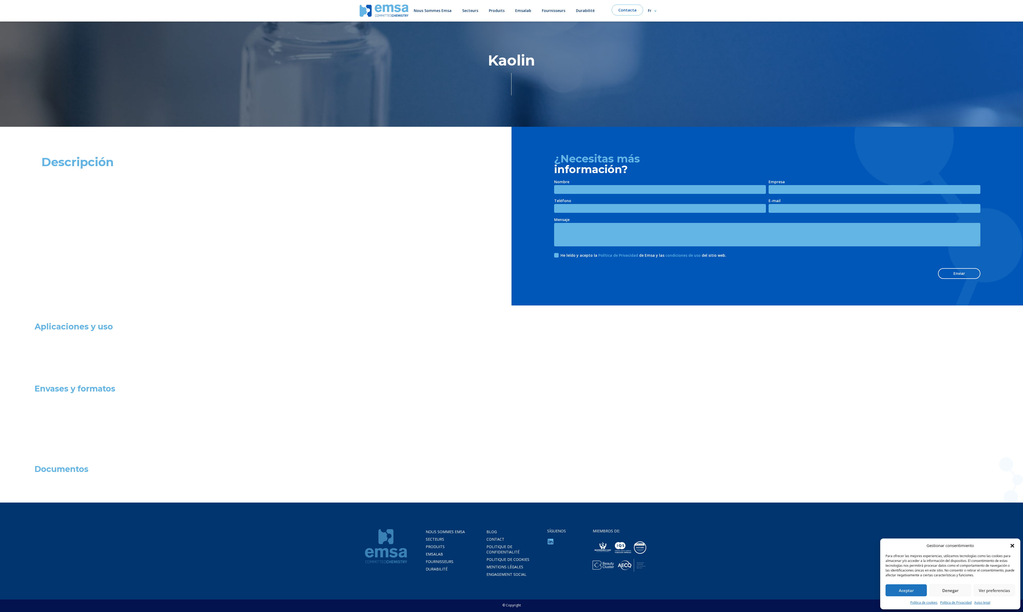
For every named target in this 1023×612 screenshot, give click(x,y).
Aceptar (906, 590)
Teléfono (562, 201)
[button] (1012, 545)
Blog (491, 531)
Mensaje (562, 220)
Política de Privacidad (956, 602)
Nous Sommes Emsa (433, 10)
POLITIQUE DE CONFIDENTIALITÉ (502, 549)
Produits (497, 10)
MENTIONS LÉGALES (504, 566)
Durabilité (585, 10)
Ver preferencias (994, 590)
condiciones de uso (683, 255)
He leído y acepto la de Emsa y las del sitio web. (643, 255)
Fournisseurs (553, 10)
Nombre (561, 182)
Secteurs (470, 10)
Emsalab (523, 10)
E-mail (775, 201)
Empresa (777, 182)
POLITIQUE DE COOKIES (507, 559)
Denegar (950, 590)
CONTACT (495, 539)
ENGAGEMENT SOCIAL (506, 574)
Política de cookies (923, 602)
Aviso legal (982, 602)
